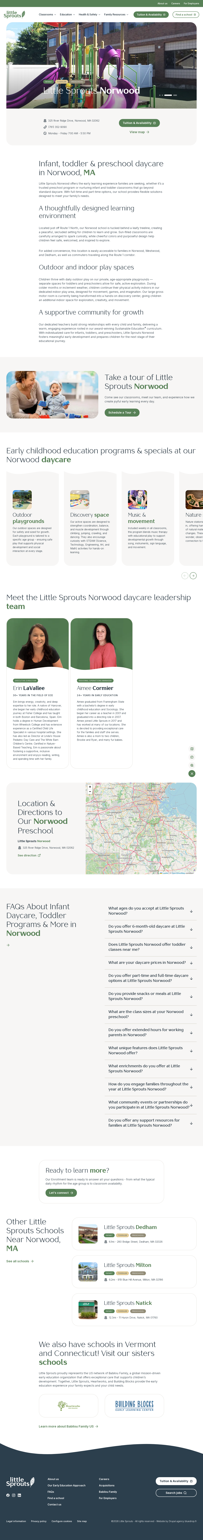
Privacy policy (38, 1521)
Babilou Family (108, 1491)
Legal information (16, 1521)
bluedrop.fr (191, 1521)
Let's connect (59, 1192)
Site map (82, 1521)
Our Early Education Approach (66, 1485)
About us (162, 3)
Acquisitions (107, 1485)
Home (14, 28)
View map (137, 132)
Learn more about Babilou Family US (66, 1426)
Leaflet (165, 873)
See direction (27, 855)
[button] (90, 787)
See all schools (17, 1261)
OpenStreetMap (178, 873)
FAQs (51, 1491)
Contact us (54, 1504)
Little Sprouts (130, 1227)
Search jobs (174, 1492)
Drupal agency (176, 1521)
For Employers (191, 3)
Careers (175, 3)
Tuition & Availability (149, 14)
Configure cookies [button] (62, 1521)
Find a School (28, 28)
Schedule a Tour (119, 412)
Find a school (184, 14)
